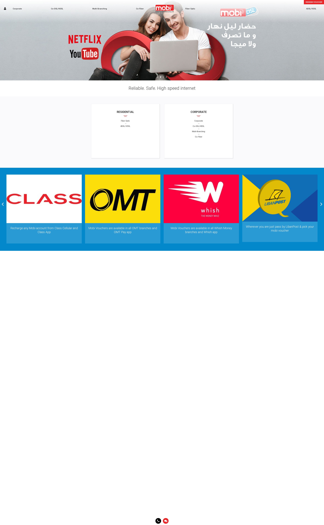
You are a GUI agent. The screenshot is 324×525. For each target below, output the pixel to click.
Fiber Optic (190, 9)
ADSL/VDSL (311, 9)
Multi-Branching (99, 9)
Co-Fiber (140, 9)
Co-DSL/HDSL (57, 9)
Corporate (17, 9)
